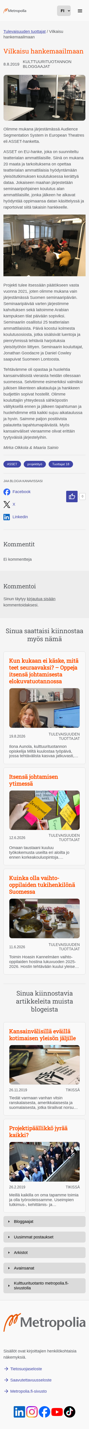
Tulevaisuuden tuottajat (24, 31)
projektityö (34, 464)
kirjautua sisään (41, 599)
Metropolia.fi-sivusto (28, 1391)
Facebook (22, 491)
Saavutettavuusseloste (31, 1380)
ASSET (12, 464)
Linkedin (20, 517)
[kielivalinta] (64, 10)
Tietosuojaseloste (26, 1369)
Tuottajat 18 (60, 464)
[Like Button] (72, 496)
